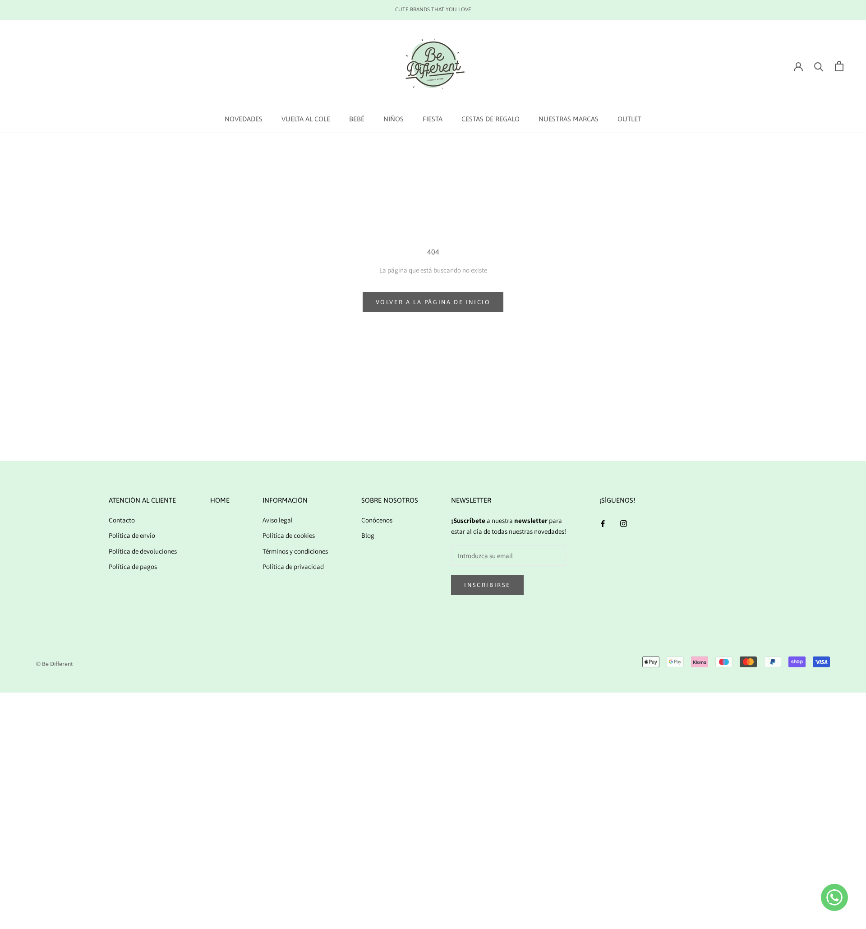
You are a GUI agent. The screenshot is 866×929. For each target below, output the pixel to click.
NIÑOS (393, 119)
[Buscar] (819, 66)
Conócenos (376, 520)
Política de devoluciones (143, 551)
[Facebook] (602, 523)
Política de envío (132, 535)
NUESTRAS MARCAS (569, 119)
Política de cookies (289, 535)
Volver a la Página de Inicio (433, 302)
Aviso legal (278, 520)
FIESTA (432, 119)
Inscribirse (487, 585)
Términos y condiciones (295, 551)
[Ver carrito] (839, 66)
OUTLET (629, 119)
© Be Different (54, 664)
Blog (367, 535)
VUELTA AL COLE (305, 119)
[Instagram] (623, 523)
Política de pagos (133, 566)
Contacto (122, 520)
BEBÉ (356, 119)
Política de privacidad (293, 566)
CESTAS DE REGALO (490, 119)
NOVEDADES (244, 119)
